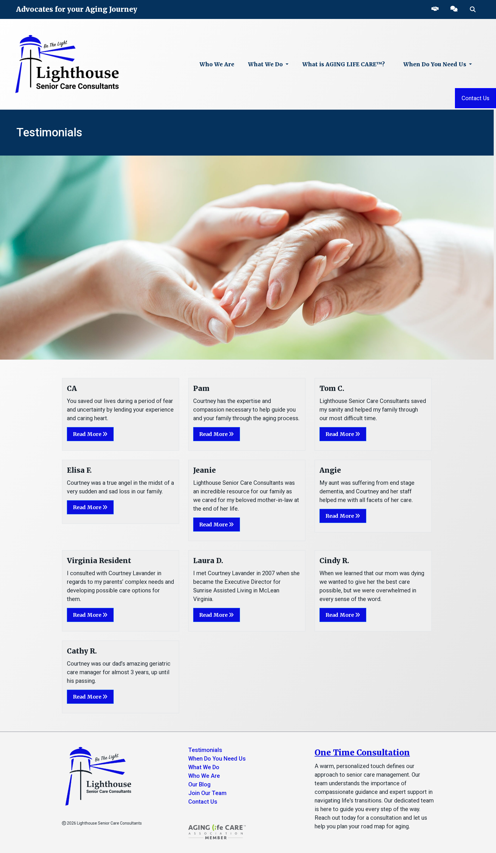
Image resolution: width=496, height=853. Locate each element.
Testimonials (205, 750)
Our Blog (199, 784)
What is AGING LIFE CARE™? (343, 64)
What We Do (266, 64)
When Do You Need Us (435, 64)
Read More (87, 434)
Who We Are (216, 64)
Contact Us (475, 98)
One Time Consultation (362, 752)
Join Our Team (207, 793)
